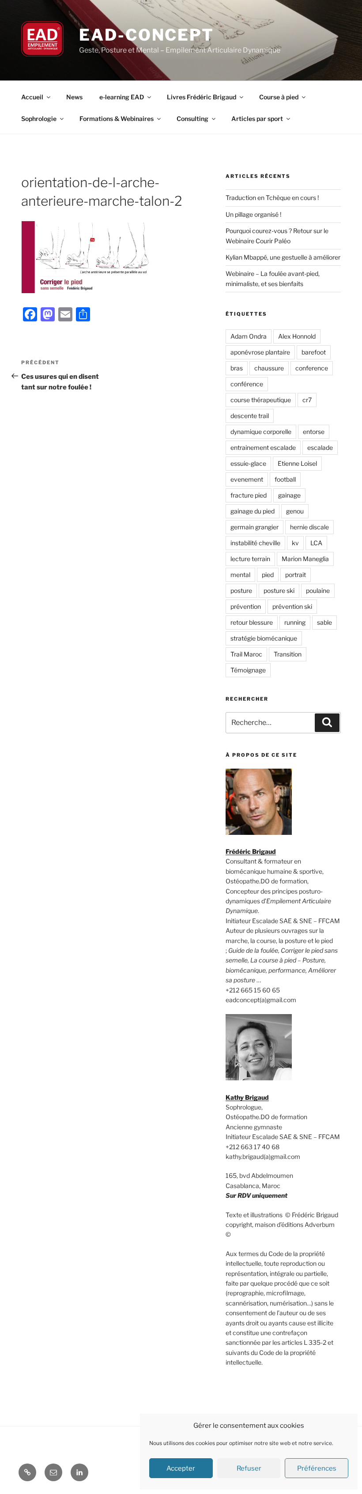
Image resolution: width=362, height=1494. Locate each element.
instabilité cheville (255, 543)
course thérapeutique (260, 400)
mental (240, 574)
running (294, 622)
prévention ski (292, 606)
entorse (313, 431)
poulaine (318, 590)
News (74, 97)
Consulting (192, 118)
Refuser (249, 1468)
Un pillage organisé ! (253, 214)
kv (295, 543)
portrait (295, 574)
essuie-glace (248, 463)
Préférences (316, 1468)
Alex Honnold (297, 336)
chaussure (269, 368)
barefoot (314, 352)
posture (241, 590)
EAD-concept (146, 35)
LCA (316, 543)
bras (236, 368)
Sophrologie (39, 118)
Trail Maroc (246, 654)
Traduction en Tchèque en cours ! (272, 197)
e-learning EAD (121, 97)
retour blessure (251, 622)
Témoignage (248, 670)
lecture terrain (250, 558)
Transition (288, 654)
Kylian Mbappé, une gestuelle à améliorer (283, 257)
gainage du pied (252, 511)
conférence (246, 384)
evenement (246, 479)
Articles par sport (257, 118)
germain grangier (254, 527)
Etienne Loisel (297, 463)
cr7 (307, 400)
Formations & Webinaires (116, 118)
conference (311, 368)
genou (295, 511)
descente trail (249, 415)
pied (268, 574)
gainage (289, 495)
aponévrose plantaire (260, 352)
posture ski (279, 590)
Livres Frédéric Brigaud (201, 97)
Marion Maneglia (305, 558)
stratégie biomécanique (263, 638)
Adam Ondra (248, 336)
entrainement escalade (263, 447)
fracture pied (248, 495)
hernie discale (309, 527)
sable (324, 622)
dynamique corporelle (260, 431)
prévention (245, 606)
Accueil (32, 97)
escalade (320, 447)
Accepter (180, 1468)
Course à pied (278, 97)
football (285, 479)
